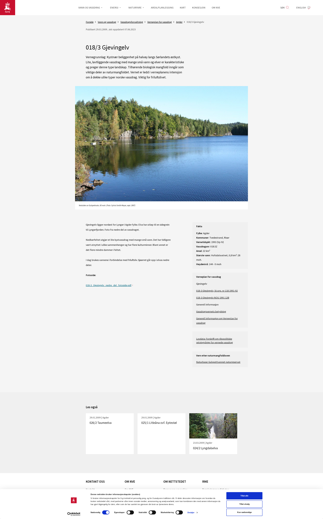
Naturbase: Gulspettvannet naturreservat (218, 362)
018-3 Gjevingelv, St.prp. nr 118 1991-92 (217, 290)
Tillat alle (244, 496)
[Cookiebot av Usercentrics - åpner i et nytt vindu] (74, 514)
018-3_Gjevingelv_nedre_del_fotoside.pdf (108, 285)
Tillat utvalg (244, 504)
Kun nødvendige (244, 512)
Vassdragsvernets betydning (211, 311)
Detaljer (190, 512)
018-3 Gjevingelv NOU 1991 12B (212, 297)
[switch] (130, 512)
